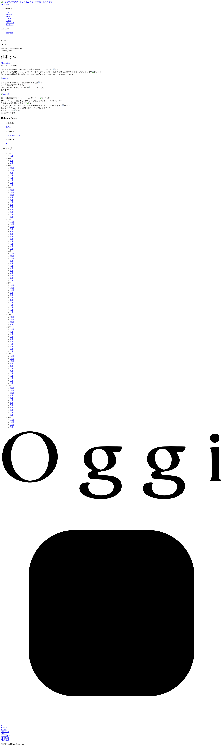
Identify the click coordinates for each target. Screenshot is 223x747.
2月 (11, 183)
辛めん (8, 127)
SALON (9, 14)
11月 (12, 168)
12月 (12, 190)
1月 (11, 185)
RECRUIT (10, 25)
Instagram (9, 33)
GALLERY (10, 23)
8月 (11, 200)
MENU (8, 16)
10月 (12, 170)
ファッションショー (14, 135)
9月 (11, 197)
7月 (11, 156)
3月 (11, 180)
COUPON (9, 19)
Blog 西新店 (6, 63)
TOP (7, 12)
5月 (11, 175)
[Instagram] (111, 723)
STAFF (8, 21)
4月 (11, 163)
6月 (11, 161)
